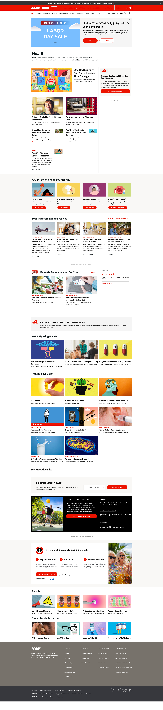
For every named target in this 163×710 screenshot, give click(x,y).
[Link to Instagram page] (125, 690)
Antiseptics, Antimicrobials (93, 611)
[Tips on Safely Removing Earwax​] (115, 416)
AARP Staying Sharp (117, 199)
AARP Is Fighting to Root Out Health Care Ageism (76, 132)
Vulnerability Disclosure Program (82, 693)
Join (90, 40)
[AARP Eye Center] (68, 628)
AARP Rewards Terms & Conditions (42, 693)
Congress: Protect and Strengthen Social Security (114, 77)
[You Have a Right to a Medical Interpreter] (47, 349)
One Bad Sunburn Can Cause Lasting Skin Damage (84, 73)
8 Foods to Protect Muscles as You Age (46, 459)
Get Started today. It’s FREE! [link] (47, 574)
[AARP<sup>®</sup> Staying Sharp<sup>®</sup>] (119, 190)
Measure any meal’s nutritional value (42, 302)
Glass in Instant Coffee (66, 611)
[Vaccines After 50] (94, 628)
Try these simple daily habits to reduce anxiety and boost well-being (46, 123)
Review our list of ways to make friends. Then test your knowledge (42, 139)
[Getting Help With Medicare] (119, 628)
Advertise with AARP (104, 648)
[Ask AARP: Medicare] (68, 190)
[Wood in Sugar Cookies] (119, 601)
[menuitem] (33, 14)
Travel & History (37, 237)
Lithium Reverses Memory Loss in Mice (114, 401)
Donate (67, 653)
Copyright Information (62, 693)
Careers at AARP (103, 653)
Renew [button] (54, 8)
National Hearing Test (91, 199)
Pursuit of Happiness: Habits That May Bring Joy (62, 322)
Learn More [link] (64, 574)
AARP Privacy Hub (45, 690)
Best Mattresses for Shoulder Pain (79, 118)
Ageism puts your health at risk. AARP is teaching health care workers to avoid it (77, 140)
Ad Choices (35, 697)
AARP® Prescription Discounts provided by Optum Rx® (78, 299)
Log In (52, 579)
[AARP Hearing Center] (43, 628)
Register (118, 8)
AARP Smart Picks (84, 8)
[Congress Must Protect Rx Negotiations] (115, 349)
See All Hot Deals (107, 283)
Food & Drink (61, 237)
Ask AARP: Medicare (65, 199)
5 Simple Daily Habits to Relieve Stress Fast (46, 118)
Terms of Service (59, 690)
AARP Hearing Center (40, 638)
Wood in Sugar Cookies (117, 611)
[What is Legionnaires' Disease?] (81, 445)
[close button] (130, 20)
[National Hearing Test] (94, 190)
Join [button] (45, 8)
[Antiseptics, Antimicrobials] (94, 601)
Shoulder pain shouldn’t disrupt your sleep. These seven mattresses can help (80, 123)
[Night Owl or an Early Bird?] (81, 416)
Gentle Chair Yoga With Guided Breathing (92, 240)
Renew (107, 40)
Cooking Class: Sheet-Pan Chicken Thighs (67, 240)
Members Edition (95, 8)
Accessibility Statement (74, 690)
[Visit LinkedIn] (130, 690)
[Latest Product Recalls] (43, 601)
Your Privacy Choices (48, 697)
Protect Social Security (115, 91)
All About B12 (36, 401)
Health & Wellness (37, 295)
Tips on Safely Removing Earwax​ (112, 430)
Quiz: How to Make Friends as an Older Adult (41, 132)
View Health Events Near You (117, 218)
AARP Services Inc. (103, 667)
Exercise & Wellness (88, 237)
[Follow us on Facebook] (113, 690)
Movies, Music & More (114, 237)
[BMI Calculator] (43, 190)
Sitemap (34, 690)
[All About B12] (47, 387)
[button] (161, 3)
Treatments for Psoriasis (41, 430)
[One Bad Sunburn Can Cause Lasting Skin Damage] (51, 80)
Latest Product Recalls (41, 611)
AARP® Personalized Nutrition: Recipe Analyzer (47, 299)
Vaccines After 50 (90, 638)
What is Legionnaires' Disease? (77, 459)
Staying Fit (103, 499)
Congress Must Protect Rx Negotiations (115, 362)
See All (93, 272)
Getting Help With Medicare (119, 638)
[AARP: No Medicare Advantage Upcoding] (81, 349)
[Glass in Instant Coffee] (68, 601)
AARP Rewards (69, 667)
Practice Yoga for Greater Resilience (40, 154)
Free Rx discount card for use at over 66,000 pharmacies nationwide (78, 303)
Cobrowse (60, 697)
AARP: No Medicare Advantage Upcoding (81, 362)
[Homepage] (36, 8)
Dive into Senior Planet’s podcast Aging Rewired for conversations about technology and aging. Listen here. (80, 3)
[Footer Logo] (44, 648)
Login (126, 8)
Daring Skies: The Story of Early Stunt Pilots (42, 240)
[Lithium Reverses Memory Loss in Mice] (115, 387)
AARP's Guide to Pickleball (108, 511)
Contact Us (85, 648)
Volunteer (67, 658)
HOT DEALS (107, 275)
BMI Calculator (38, 199)
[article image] (123, 13)
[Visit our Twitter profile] (119, 690)
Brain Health (103, 522)
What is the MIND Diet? (74, 401)
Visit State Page (117, 487)
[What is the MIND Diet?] (81, 387)
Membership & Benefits (69, 8)
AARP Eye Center (64, 638)
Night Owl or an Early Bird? (75, 430)
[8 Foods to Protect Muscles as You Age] (47, 445)
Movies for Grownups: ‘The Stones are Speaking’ (119, 240)
